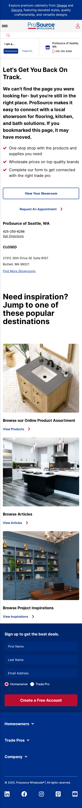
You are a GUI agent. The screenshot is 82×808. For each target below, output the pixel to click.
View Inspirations (15, 616)
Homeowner (19, 684)
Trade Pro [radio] (27, 51)
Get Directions (13, 236)
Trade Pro (43, 684)
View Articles (12, 523)
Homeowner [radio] (10, 51)
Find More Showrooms (19, 271)
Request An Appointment (38, 209)
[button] (5, 26)
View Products (13, 429)
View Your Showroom (41, 193)
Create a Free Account (41, 700)
